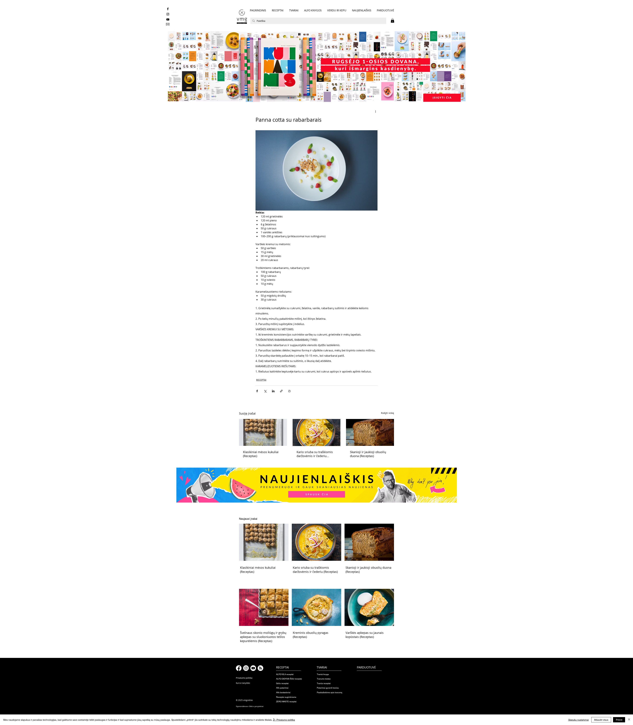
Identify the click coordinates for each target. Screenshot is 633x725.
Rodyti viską (387, 413)
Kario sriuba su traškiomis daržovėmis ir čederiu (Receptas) (315, 454)
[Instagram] (246, 668)
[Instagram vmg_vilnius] (168, 14)
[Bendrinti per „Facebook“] (257, 391)
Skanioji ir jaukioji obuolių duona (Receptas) (368, 454)
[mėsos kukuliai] (263, 432)
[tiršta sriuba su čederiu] (317, 432)
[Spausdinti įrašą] (289, 391)
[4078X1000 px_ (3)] (316, 66)
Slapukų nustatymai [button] (578, 719)
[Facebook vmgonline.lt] (168, 9)
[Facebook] (238, 668)
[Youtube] (253, 668)
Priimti (619, 719)
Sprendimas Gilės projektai (249, 706)
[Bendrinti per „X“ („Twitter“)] (265, 391)
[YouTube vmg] (168, 19)
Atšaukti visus (601, 719)
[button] (392, 20)
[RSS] (260, 668)
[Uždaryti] (629, 719)
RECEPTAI (261, 379)
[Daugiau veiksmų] (375, 111)
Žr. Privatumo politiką (284, 719)
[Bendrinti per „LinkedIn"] (273, 391)
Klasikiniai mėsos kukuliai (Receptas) (261, 454)
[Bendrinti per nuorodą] (281, 391)
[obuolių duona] (370, 432)
